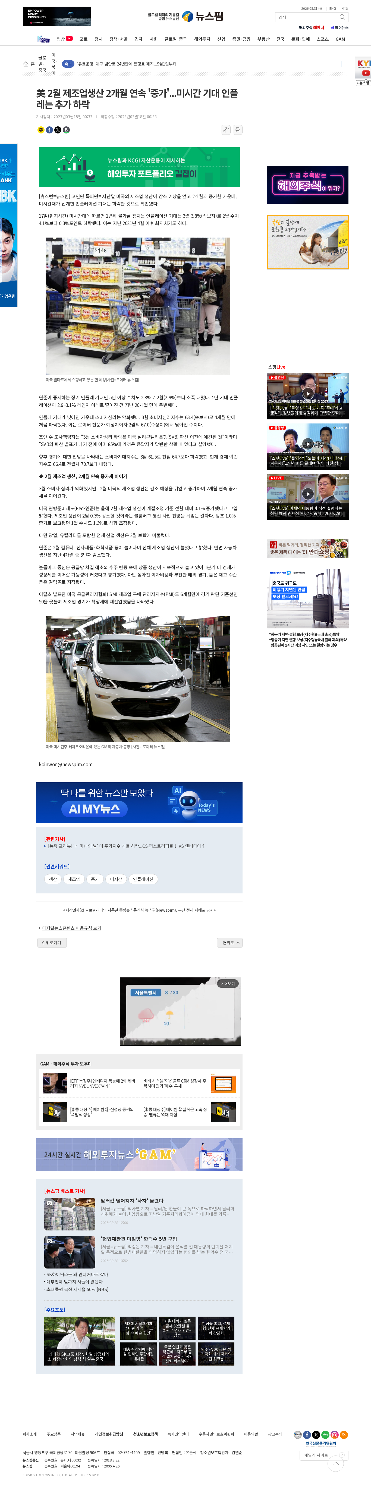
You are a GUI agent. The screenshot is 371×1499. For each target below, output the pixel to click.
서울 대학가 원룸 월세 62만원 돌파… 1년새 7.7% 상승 (177, 1328)
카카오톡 (41, 129)
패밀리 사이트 (316, 1455)
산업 (221, 39)
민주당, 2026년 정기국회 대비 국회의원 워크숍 (216, 1353)
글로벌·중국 (176, 39)
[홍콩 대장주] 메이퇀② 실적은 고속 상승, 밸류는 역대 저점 (175, 1112)
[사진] (69, 1213)
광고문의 (275, 1434)
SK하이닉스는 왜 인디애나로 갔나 (77, 1274)
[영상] (308, 395)
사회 (154, 39)
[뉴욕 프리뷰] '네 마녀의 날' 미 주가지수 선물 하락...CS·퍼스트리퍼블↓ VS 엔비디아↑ (127, 846)
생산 (53, 879)
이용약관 (251, 1434)
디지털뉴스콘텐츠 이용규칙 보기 (71, 928)
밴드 (66, 129)
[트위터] (316, 1435)
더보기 (341, 64)
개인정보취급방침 (109, 1434)
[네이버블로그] (325, 1435)
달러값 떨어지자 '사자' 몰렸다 (132, 1201)
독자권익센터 (178, 1434)
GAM (340, 39)
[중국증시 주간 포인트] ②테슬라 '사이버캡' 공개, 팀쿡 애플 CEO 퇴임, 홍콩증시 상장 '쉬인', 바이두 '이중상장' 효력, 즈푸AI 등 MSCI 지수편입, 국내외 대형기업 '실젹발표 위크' (205, 64)
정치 (99, 39)
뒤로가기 (53, 942)
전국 (280, 39)
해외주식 (311, 27)
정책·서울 (118, 39)
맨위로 (228, 942)
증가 (95, 879)
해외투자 (202, 39)
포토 (84, 39)
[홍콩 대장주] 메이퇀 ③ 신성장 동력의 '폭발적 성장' (102, 1112)
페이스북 (49, 129)
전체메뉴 (28, 39)
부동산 (263, 39)
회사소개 (30, 1434)
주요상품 (54, 1434)
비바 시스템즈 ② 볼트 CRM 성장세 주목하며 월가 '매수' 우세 (174, 1083)
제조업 (74, 879)
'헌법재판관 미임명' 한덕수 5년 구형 (139, 1239)
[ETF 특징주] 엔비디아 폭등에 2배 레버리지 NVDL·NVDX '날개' (102, 1083)
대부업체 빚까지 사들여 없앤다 (74, 1282)
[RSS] (344, 1435)
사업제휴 (78, 1434)
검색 (343, 17)
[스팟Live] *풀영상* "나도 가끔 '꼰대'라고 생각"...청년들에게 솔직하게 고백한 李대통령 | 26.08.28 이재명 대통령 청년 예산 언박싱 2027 (307, 410)
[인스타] (335, 1435)
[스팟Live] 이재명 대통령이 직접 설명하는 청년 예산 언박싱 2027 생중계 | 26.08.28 (306, 510)
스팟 (276, 366)
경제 (139, 39)
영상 (61, 39)
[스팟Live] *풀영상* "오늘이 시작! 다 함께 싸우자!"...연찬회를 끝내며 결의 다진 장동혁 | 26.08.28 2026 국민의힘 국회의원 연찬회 (308, 460)
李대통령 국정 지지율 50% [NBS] (77, 1289)
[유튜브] (298, 1435)
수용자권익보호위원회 (216, 1434)
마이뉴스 (340, 27)
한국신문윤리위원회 (321, 1444)
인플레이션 (143, 879)
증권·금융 (241, 39)
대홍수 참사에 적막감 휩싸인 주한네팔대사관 (138, 1353)
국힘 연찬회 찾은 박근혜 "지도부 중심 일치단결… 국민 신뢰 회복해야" (177, 1354)
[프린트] (238, 130)
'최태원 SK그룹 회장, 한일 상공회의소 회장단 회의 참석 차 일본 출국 (78, 1356)
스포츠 (323, 39)
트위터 (57, 129)
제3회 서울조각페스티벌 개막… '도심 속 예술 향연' (138, 1328)
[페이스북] (307, 1435)
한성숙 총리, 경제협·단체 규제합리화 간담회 (216, 1328)
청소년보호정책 (145, 1434)
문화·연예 (300, 39)
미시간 (116, 879)
